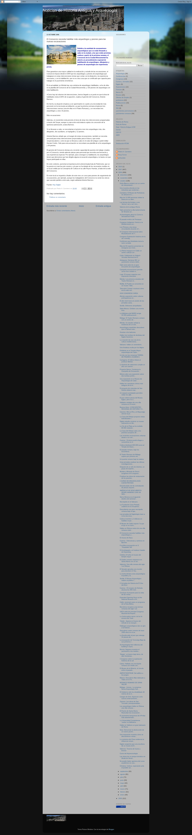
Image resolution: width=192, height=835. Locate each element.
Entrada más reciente (57, 206)
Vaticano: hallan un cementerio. (131, 344)
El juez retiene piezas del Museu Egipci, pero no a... (131, 398)
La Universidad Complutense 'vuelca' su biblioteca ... (130, 721)
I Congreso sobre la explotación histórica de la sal (131, 660)
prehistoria (119, 100)
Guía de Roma (121, 124)
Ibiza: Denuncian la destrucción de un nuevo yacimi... (132, 731)
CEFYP (118, 132)
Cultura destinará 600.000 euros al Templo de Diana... (132, 446)
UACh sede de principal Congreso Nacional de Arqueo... (132, 612)
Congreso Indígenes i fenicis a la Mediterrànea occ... (131, 223)
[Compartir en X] (87, 188)
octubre (123, 181)
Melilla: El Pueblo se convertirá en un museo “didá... (132, 284)
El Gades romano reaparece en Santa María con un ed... (131, 560)
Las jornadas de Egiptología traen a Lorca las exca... (132, 515)
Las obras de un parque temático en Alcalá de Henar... (132, 757)
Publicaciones (121, 103)
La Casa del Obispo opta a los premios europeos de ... (130, 431)
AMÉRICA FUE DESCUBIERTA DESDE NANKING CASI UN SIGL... (130, 492)
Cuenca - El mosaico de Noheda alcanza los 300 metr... (131, 589)
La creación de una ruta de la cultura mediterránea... (130, 341)
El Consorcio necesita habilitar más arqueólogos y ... (132, 534)
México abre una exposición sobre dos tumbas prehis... (132, 375)
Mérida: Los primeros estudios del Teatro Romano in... (132, 280)
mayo (122, 783)
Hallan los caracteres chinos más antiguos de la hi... (131, 384)
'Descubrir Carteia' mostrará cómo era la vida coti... (132, 289)
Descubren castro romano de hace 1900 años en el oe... (132, 631)
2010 (120, 166)
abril (122, 786)
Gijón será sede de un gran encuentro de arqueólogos (130, 266)
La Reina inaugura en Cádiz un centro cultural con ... (131, 251)
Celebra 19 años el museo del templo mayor (130, 556)
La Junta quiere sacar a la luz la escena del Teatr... (131, 617)
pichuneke (121, 158)
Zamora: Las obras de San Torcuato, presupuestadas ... (131, 702)
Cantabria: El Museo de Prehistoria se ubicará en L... (132, 193)
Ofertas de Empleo (122, 97)
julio (121, 777)
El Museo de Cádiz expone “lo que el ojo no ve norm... (132, 524)
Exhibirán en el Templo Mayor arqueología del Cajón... (130, 351)
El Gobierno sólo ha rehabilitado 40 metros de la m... (132, 693)
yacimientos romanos (123, 113)
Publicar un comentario (57, 197)
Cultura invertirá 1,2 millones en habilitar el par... (131, 519)
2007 (120, 169)
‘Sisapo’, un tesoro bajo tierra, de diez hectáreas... (131, 655)
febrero (123, 792)
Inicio (81, 206)
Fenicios (119, 89)
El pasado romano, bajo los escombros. (129, 450)
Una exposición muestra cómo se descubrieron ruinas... (131, 735)
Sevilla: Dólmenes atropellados (130, 306)
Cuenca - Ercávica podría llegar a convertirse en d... (131, 441)
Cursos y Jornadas (122, 81)
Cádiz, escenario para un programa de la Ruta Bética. (132, 603)
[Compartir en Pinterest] (91, 188)
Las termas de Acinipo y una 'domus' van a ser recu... (130, 203)
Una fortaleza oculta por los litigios (132, 347)
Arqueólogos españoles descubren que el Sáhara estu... (132, 328)
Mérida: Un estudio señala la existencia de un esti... (130, 323)
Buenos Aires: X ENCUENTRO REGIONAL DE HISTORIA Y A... (132, 408)
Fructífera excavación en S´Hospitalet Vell (129, 546)
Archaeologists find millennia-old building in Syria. (131, 645)
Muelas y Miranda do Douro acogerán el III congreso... (130, 472)
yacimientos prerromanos (125, 111)
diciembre (124, 175)
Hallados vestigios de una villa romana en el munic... (130, 403)
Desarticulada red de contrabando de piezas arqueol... (132, 486)
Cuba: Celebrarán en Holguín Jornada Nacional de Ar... (130, 256)
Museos (119, 95)
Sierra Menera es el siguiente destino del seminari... (130, 498)
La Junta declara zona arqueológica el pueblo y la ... (132, 574)
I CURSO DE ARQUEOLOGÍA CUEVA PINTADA (130, 482)
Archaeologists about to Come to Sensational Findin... (131, 215)
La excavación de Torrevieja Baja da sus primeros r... (132, 641)
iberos (118, 92)
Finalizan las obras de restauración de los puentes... (132, 477)
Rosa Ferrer (122, 155)
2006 (120, 172)
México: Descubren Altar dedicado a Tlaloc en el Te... (132, 678)
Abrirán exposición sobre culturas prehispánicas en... (131, 297)
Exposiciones (120, 87)
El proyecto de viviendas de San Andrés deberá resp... (131, 389)
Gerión (118, 130)
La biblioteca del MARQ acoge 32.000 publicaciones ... (130, 314)
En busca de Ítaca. (126, 538)
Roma (118, 105)
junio (122, 780)
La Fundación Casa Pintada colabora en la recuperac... (130, 505)
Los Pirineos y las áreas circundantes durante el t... (130, 228)
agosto (122, 774)
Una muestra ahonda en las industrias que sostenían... (130, 189)
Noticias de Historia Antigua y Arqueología (80, 10)
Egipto (118, 84)
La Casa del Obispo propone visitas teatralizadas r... (132, 417)
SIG (117, 108)
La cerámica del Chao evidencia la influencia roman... (132, 740)
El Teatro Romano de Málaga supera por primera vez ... (130, 455)
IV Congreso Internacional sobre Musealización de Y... (131, 232)
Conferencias (120, 76)
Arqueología (120, 73)
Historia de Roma (122, 122)
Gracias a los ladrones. (128, 332)
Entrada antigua (103, 206)
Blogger (111, 829)
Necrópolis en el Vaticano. (129, 502)
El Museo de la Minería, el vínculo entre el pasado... (132, 669)
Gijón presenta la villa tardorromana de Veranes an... (132, 211)
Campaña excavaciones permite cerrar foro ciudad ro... (131, 270)
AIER (118, 135)
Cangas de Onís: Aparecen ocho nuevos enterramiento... (131, 697)
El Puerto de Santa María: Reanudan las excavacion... (130, 712)
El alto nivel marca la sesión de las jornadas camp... (132, 302)
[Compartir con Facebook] (89, 188)
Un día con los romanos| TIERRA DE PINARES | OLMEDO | (131, 356)
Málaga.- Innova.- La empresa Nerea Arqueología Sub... (130, 688)
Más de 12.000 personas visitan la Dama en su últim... (132, 198)
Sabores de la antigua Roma (130, 207)
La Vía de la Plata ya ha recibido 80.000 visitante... (131, 427)
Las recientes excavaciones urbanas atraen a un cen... (132, 436)
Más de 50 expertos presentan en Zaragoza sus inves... (132, 247)
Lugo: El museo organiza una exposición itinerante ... (130, 275)
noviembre (124, 178)
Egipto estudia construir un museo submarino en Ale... (132, 422)
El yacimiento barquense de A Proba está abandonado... (132, 716)
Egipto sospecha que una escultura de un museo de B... (132, 745)
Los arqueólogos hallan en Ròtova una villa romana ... (132, 707)
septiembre (124, 771)
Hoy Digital (56, 185)
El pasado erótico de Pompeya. (131, 219)
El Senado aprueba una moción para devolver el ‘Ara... (131, 570)
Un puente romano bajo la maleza (132, 459)
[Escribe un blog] (85, 188)
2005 (120, 798)
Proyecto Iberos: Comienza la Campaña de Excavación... (130, 370)
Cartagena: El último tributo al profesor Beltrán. (130, 361)
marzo (122, 789)
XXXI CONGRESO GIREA (129, 293)
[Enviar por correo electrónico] (83, 188)
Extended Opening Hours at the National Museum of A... (131, 598)
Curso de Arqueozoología (129, 753)
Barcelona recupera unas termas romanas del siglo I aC (131, 608)
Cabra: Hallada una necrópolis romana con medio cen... (130, 664)
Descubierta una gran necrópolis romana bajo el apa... (131, 510)
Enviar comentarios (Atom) (66, 211)
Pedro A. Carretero (124, 152)
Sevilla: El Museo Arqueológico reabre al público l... (130, 579)
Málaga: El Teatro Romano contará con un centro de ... (132, 319)
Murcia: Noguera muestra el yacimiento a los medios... (130, 650)
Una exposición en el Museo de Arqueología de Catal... (131, 380)
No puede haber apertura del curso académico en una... (132, 762)
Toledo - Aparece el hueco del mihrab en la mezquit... (130, 622)
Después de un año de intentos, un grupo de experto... (132, 468)
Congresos (120, 79)
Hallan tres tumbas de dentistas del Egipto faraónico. (132, 336)
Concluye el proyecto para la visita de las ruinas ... (132, 593)
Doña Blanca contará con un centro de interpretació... (132, 184)
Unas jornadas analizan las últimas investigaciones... (132, 463)
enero (122, 795)
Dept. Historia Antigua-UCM (125, 127)
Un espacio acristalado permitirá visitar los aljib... (131, 394)
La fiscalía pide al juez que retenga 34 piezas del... (132, 636)
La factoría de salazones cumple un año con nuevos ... (132, 365)
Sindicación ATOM (122, 143)
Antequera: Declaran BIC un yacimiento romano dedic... (130, 261)
